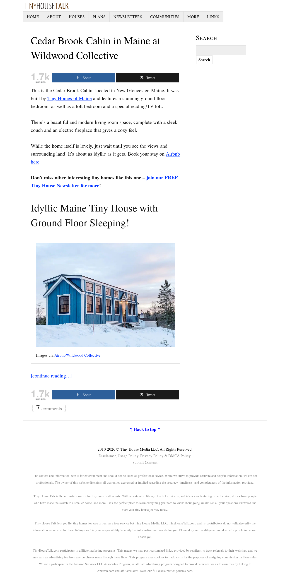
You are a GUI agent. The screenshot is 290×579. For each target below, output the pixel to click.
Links (213, 16)
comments (49, 407)
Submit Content (145, 462)
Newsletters (128, 16)
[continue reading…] (51, 375)
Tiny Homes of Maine (69, 98)
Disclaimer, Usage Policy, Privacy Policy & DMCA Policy (145, 455)
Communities (164, 16)
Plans (99, 16)
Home (33, 16)
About (54, 16)
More (193, 16)
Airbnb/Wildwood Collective (77, 355)
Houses (77, 16)
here (189, 571)
